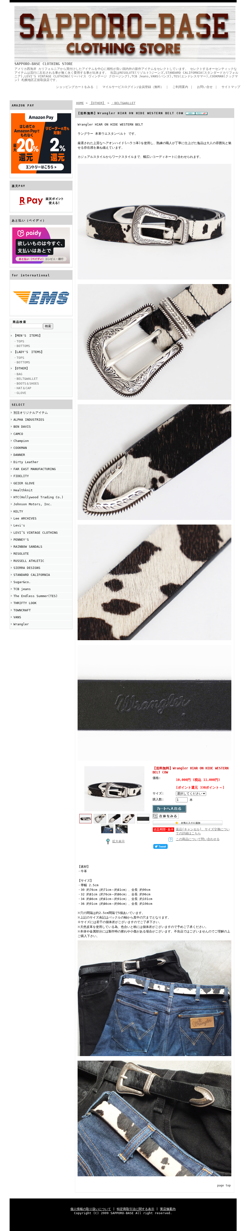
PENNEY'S (21, 539)
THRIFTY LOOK (25, 603)
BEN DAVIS (22, 426)
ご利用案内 (180, 87)
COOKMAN (20, 448)
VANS (17, 617)
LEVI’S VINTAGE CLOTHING (35, 532)
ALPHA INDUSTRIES (28, 419)
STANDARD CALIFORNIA (31, 575)
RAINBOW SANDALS (27, 546)
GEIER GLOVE (24, 483)
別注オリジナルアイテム (30, 412)
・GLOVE (19, 393)
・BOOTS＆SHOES (26, 383)
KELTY (18, 511)
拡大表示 (118, 841)
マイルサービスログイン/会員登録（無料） (133, 87)
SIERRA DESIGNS (26, 568)
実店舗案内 (168, 1209)
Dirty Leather (25, 462)
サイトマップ (230, 87)
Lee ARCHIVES (25, 518)
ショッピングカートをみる (74, 87)
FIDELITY (21, 476)
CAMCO (18, 434)
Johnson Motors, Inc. (32, 504)
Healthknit (23, 490)
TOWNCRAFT (22, 610)
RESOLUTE (21, 553)
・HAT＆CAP (22, 388)
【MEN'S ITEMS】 (27, 335)
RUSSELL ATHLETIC (28, 561)
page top (224, 1185)
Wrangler (21, 624)
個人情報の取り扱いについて (90, 1209)
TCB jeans (22, 589)
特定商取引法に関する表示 (135, 1209)
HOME (80, 103)
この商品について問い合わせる (198, 839)
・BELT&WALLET (25, 378)
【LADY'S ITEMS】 (28, 352)
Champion (21, 441)
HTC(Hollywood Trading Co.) (38, 497)
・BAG (17, 374)
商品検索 (20, 322)
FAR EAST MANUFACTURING (34, 469)
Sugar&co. (22, 582)
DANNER (19, 455)
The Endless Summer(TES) (35, 596)
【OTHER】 (21, 368)
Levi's (19, 525)
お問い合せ (205, 87)
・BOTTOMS (21, 346)
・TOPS (18, 341)
